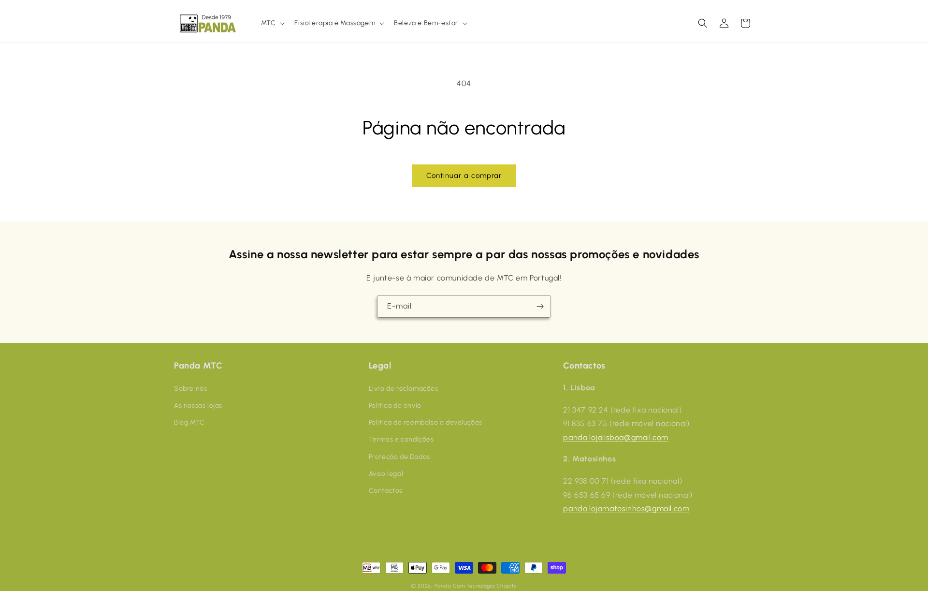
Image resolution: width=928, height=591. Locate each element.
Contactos (386, 490)
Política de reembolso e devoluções (425, 422)
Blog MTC (189, 422)
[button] (272, 23)
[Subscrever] (540, 306)
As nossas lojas (198, 405)
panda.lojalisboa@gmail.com (615, 437)
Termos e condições (401, 439)
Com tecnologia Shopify (485, 586)
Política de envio (395, 405)
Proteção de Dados (399, 456)
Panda (443, 586)
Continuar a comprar (464, 175)
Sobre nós (190, 388)
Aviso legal (386, 473)
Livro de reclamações (403, 388)
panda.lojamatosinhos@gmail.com (626, 508)
